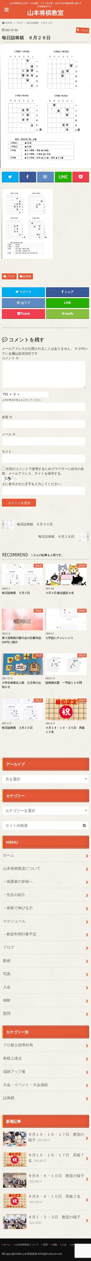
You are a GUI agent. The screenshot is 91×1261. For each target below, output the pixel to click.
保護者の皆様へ (20, 881)
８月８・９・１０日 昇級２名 (54, 1199)
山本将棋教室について (21, 868)
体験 (6, 1000)
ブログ (11, 276)
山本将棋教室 (45, 12)
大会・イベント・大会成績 (25, 1084)
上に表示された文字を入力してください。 (33, 484)
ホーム (8, 855)
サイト (7, 451)
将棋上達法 (12, 1058)
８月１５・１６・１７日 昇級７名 (56, 1158)
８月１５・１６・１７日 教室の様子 (56, 1137)
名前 (7, 417)
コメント (10, 358)
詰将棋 (27, 276)
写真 (6, 973)
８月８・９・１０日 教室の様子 (56, 1178)
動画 (6, 960)
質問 (6, 1013)
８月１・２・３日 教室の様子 (54, 1220)
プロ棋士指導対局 (18, 1045)
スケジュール (14, 921)
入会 (6, 987)
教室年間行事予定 (21, 934)
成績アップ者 (14, 1071)
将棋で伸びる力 (20, 907)
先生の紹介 (16, 894)
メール (9, 434)
